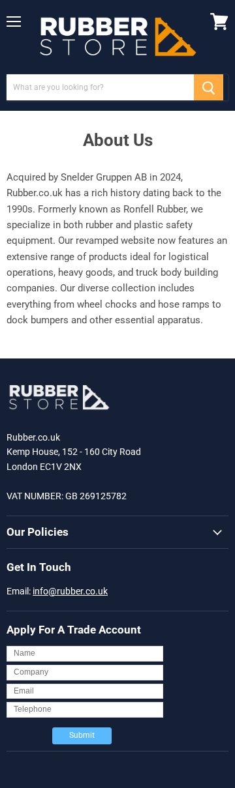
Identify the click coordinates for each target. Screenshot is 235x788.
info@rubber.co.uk (70, 591)
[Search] (208, 87)
